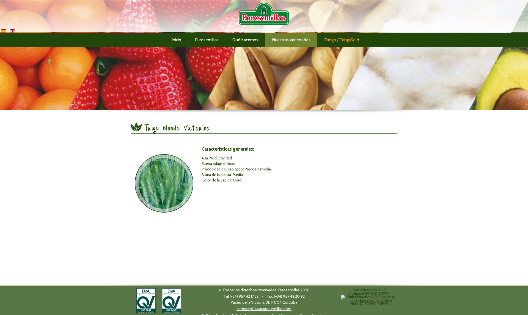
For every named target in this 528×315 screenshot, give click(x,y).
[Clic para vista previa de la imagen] (164, 183)
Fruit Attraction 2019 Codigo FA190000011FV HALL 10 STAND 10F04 (369, 296)
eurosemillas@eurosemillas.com (264, 308)
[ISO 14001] (171, 300)
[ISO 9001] (146, 300)
